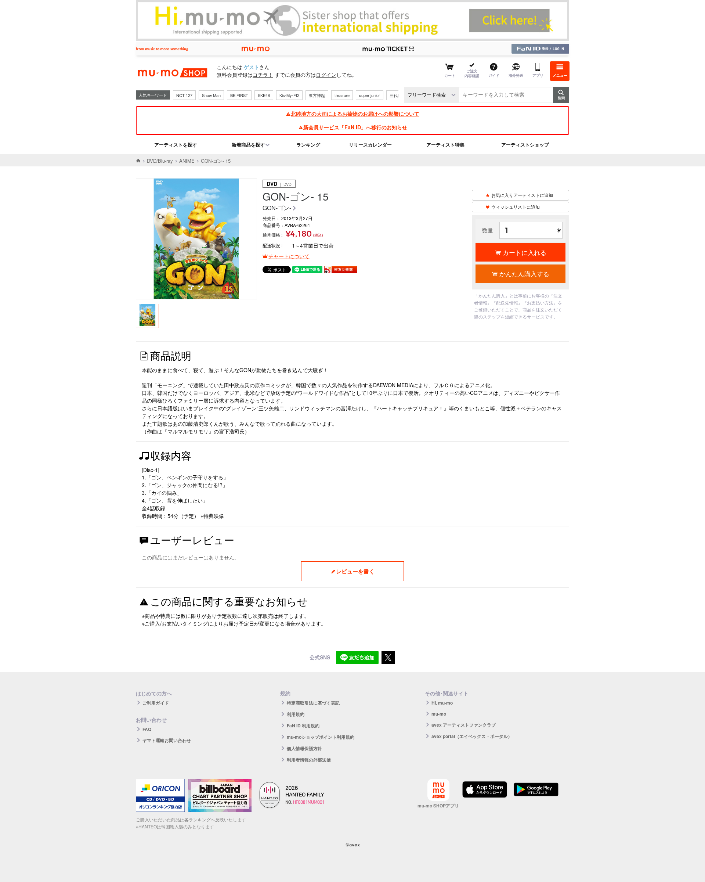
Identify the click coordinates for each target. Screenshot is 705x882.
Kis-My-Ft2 (289, 95)
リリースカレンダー (370, 144)
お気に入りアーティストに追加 (522, 195)
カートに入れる (524, 252)
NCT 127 (184, 95)
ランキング (308, 144)
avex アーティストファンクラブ (463, 724)
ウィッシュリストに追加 (515, 207)
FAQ (146, 729)
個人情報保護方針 (304, 748)
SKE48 (264, 95)
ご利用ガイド (155, 702)
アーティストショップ (525, 144)
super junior (369, 95)
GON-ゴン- (277, 208)
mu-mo (438, 713)
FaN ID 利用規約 (303, 725)
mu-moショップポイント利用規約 (320, 737)
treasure (342, 95)
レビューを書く (355, 571)
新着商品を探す (248, 144)
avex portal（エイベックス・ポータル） (471, 736)
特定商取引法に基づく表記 (313, 702)
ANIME (187, 160)
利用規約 (295, 714)
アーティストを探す (175, 144)
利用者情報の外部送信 (309, 759)
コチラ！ (263, 74)
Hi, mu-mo (442, 702)
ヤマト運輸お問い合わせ (166, 740)
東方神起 (317, 95)
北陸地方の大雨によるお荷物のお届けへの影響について (355, 113)
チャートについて (289, 256)
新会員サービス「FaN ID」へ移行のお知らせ (355, 127)
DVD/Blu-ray (160, 160)
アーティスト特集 (445, 144)
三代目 (396, 95)
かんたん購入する (524, 273)
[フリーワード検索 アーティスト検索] (431, 95)
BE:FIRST (239, 95)
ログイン (326, 74)
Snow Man (211, 95)
